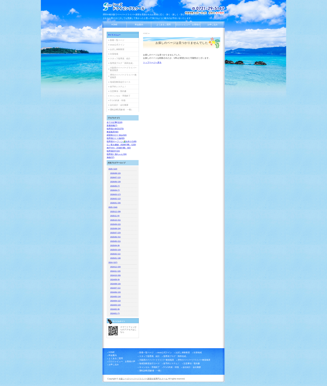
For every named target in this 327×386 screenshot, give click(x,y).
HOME (114, 24)
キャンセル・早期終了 (120, 96)
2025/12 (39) (115, 211)
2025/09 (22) (115, 224)
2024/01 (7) (115, 313)
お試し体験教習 (117, 49)
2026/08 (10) (115, 173)
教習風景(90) (112, 132)
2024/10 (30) (115, 275)
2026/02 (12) (115, 199)
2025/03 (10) (115, 250)
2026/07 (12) (115, 177)
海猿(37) (110, 157)
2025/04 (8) (115, 245)
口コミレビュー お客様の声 (188, 25)
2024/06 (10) (115, 292)
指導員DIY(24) (113, 151)
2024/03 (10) (115, 305)
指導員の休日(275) (115, 129)
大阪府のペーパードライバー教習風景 (123, 69)
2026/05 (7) (115, 186)
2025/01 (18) (115, 258)
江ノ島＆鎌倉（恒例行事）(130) (121, 145)
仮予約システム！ (118, 87)
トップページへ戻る (152, 62)
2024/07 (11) (115, 288)
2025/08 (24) (115, 228)
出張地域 (114, 54)
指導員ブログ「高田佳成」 (122, 63)
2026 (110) (112, 169)
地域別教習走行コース (120, 82)
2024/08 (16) (115, 284)
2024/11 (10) (115, 271)
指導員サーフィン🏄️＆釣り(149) (121, 141)
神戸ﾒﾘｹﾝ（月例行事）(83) (119, 148)
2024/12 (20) (115, 267)
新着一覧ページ (117, 40)
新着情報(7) (112, 125)
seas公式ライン (117, 45)
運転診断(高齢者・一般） (121, 109)
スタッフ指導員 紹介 (120, 58)
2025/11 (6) (115, 216)
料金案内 (139, 24)
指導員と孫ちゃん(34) (117, 154)
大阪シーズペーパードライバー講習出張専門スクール (143, 379)
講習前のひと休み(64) (117, 135)
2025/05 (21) (115, 241)
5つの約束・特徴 (117, 100)
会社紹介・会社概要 (119, 105)
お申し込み (212, 24)
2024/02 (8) (115, 309)
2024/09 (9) (115, 280)
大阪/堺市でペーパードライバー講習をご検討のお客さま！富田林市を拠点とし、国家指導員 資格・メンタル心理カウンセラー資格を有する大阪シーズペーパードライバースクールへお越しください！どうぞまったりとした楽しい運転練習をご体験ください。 (130, 6)
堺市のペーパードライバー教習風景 (123, 76)
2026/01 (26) (115, 203)
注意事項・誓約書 (118, 91)
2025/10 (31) (115, 220)
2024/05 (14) (115, 296)
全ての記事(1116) (114, 122)
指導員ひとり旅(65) (116, 138)
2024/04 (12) (115, 301)
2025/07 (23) (115, 233)
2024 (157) (112, 262)
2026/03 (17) (115, 194)
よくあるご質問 (163, 24)
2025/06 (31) (115, 237)
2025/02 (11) (115, 254)
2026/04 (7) (115, 190)
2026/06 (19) (115, 182)
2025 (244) (112, 207)
